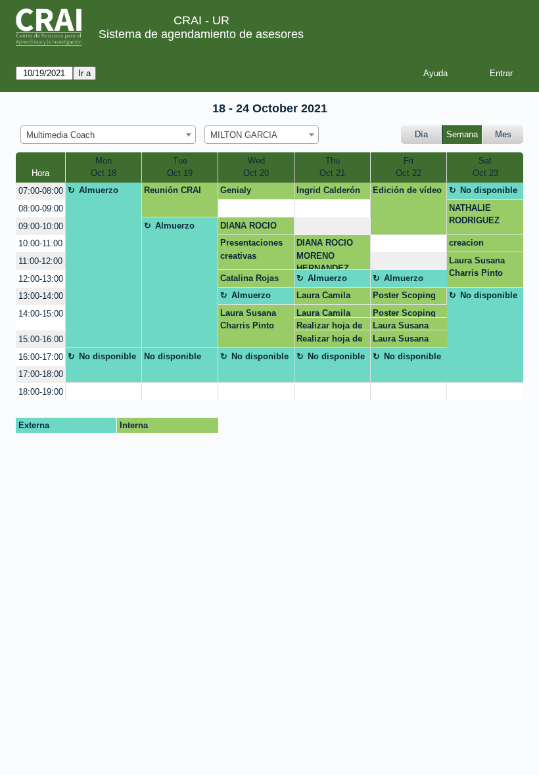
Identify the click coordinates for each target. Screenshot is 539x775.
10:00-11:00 (40, 243)
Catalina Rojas (249, 278)
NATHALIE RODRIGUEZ (474, 214)
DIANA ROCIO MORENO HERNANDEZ (248, 228)
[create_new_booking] (256, 208)
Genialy (235, 190)
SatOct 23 (485, 167)
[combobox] (108, 134)
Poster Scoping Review (404, 297)
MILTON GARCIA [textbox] (243, 135)
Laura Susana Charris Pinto (477, 266)
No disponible (488, 190)
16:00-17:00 (40, 357)
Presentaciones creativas (251, 249)
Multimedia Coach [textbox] (60, 135)
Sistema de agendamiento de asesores (201, 34)
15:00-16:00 (40, 339)
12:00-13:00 (40, 279)
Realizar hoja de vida (329, 325)
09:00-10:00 (40, 226)
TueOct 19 (180, 167)
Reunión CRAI (172, 190)
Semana (462, 134)
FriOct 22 (408, 167)
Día (421, 134)
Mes (503, 134)
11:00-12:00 (40, 261)
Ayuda (435, 73)
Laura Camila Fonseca (323, 297)
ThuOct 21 (332, 167)
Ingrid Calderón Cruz (328, 192)
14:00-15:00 (40, 314)
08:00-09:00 (40, 208)
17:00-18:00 (40, 374)
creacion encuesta (467, 245)
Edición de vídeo (407, 190)
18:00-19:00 (40, 392)
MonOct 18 (103, 167)
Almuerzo (98, 190)
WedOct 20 (256, 167)
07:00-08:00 (40, 191)
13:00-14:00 (40, 296)
